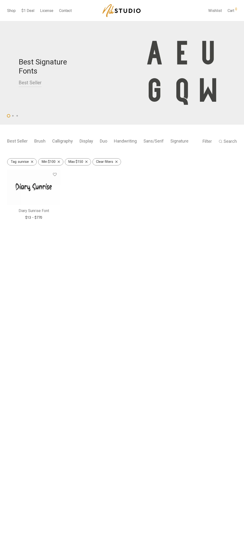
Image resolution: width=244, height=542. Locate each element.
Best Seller (30, 82)
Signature (179, 140)
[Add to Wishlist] (55, 175)
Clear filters (104, 162)
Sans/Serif (153, 140)
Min (49, 162)
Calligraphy (62, 140)
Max (75, 162)
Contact (65, 10)
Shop (11, 10)
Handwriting (125, 140)
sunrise (20, 162)
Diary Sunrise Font (34, 210)
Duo (103, 140)
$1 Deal (27, 10)
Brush (40, 140)
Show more (33, 217)
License (46, 10)
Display (86, 140)
